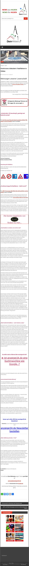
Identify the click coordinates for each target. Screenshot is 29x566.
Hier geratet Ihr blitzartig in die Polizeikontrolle (12, 503)
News (2, 61)
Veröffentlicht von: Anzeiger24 (7, 74)
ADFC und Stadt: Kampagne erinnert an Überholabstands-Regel (15, 507)
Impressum (4, 555)
